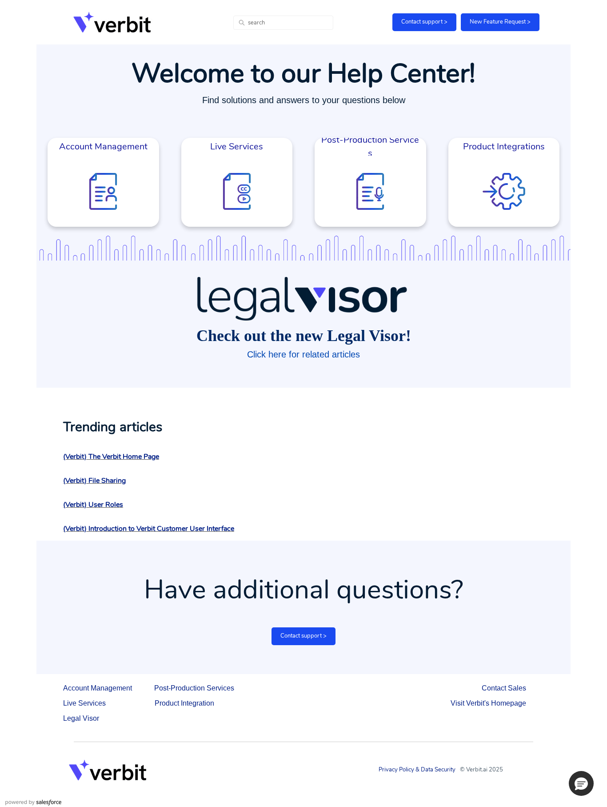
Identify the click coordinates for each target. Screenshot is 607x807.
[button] (581, 783)
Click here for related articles (303, 354)
